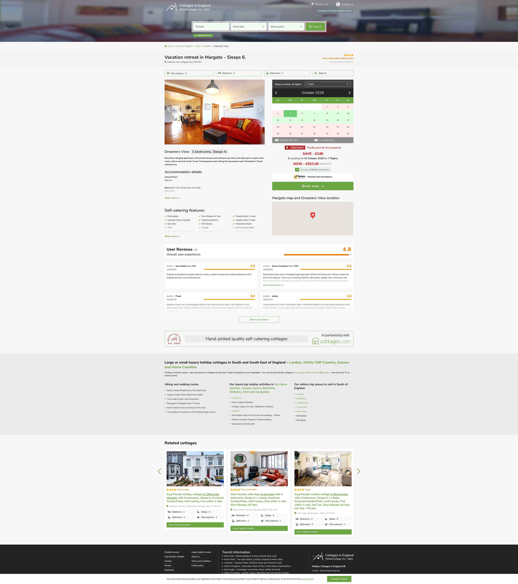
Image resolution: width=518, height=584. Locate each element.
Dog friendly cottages (174, 556)
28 (314, 133)
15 (327, 120)
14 (314, 120)
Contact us (347, 4)
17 (348, 120)
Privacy (168, 565)
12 (290, 120)
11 (278, 120)
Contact (168, 561)
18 (278, 127)
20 (302, 127)
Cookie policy (197, 565)
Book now (311, 186)
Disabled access (172, 552)
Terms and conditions (201, 561)
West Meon (302, 411)
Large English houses (201, 552)
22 (327, 127)
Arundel (300, 394)
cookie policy (307, 579)
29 (327, 133)
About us (195, 556)
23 (338, 127)
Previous (170, 112)
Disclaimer (169, 570)
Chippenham (302, 402)
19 (290, 127)
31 (348, 133)
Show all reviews (259, 319)
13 (302, 120)
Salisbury (236, 411)
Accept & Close (339, 579)
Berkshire (315, 372)
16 (338, 120)
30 (338, 133)
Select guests (277, 26)
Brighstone (301, 398)
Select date (238, 26)
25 (278, 133)
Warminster (302, 407)
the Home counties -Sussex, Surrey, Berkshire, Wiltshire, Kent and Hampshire (258, 388)
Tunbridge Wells (302, 372)
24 (348, 127)
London (326, 372)
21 (314, 127)
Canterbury (237, 398)
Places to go (321, 4)
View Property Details (184, 528)
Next (259, 112)
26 (290, 133)
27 (302, 133)
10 (348, 113)
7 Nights (310, 84)
